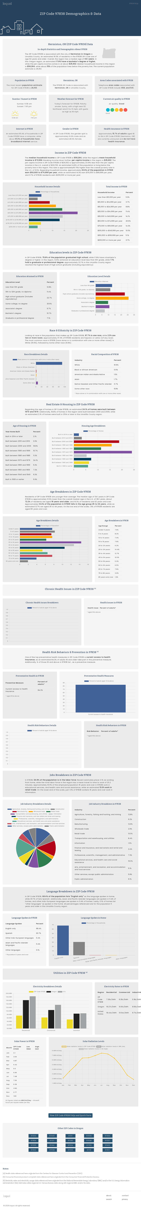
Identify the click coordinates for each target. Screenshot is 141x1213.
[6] (87, 972)
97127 (52, 1140)
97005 (89, 1136)
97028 (52, 1150)
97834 (33, 1140)
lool (6, 1196)
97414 (52, 1145)
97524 (70, 1145)
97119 (89, 1150)
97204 (33, 1136)
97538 (89, 1140)
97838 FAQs (133, 4)
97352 (33, 1150)
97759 (89, 1145)
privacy (125, 1199)
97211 (70, 1136)
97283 (70, 1140)
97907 (107, 1150)
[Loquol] (7, 5)
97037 (107, 1140)
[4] (95, 588)
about (108, 1195)
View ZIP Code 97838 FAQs (70, 1115)
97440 (52, 1136)
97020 (70, 1150)
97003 (33, 1145)
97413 (107, 1145)
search (109, 1199)
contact (125, 1195)
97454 (107, 1136)
